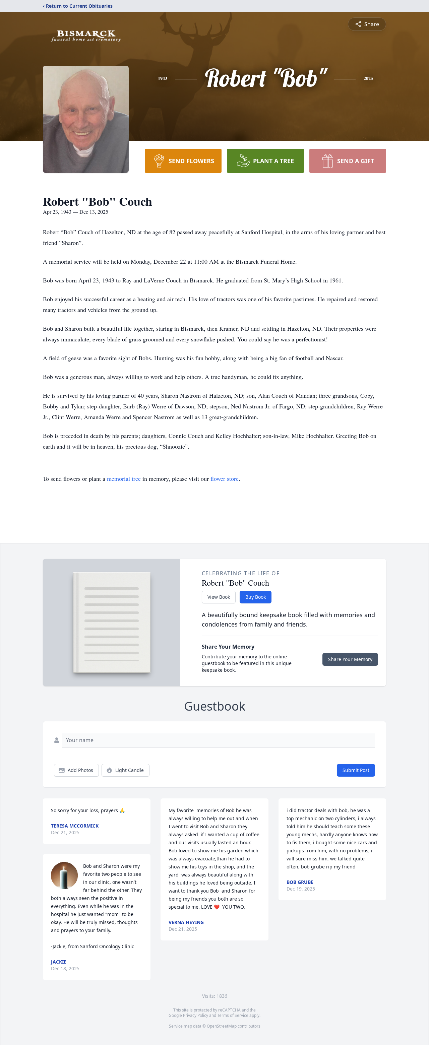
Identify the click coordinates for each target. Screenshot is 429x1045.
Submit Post (356, 770)
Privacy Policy (195, 1015)
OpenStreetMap (222, 1026)
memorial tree (124, 478)
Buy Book (255, 597)
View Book (218, 597)
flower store (224, 478)
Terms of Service (232, 1015)
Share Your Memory (350, 659)
